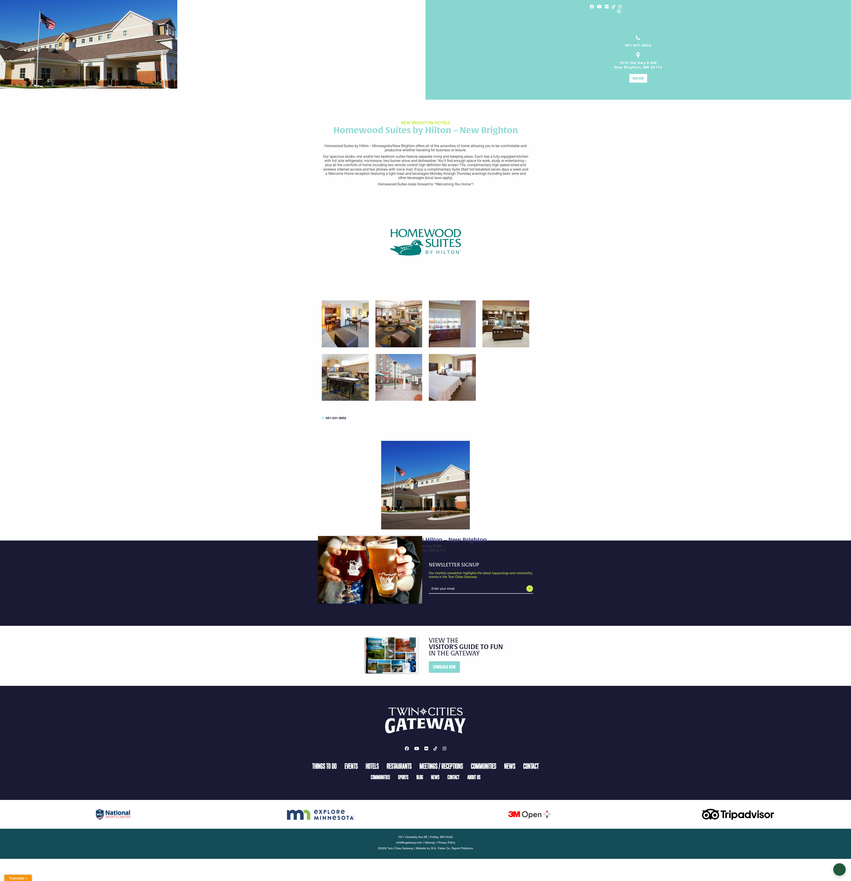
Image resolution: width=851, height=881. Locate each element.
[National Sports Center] (113, 814)
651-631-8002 (638, 45)
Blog (419, 777)
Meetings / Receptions (441, 766)
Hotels (372, 766)
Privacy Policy (446, 842)
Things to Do (324, 766)
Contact (531, 766)
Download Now (444, 667)
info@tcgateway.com (409, 842)
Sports (403, 777)
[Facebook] (592, 6)
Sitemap (430, 842)
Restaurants (399, 766)
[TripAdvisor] (738, 814)
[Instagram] (620, 6)
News (509, 766)
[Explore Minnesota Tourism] (321, 814)
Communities (483, 766)
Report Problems (462, 848)
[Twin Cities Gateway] (272, 19)
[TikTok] (614, 6)
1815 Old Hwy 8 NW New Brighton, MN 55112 (638, 65)
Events (351, 766)
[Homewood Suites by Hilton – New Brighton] (425, 241)
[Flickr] (607, 6)
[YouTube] (599, 6)
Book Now (638, 78)
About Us (473, 777)
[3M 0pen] (529, 814)
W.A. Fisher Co (440, 848)
